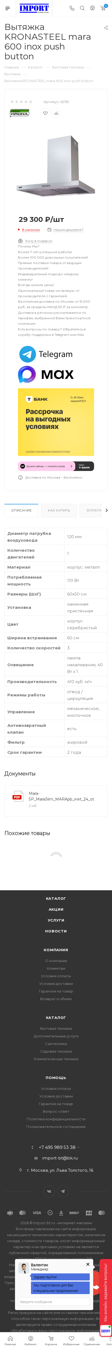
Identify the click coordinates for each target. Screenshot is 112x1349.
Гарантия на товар (56, 991)
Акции (56, 909)
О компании (56, 961)
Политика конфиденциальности (56, 1119)
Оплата (94, 510)
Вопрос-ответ (56, 1111)
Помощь (56, 1077)
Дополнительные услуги (56, 1036)
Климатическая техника (56, 1059)
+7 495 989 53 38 (57, 1147)
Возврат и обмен (56, 999)
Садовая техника (56, 1051)
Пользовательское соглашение (56, 1126)
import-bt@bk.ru (60, 1158)
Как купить (59, 510)
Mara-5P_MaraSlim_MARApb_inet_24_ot (61, 796)
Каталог (56, 898)
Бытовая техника (56, 1028)
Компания (56, 950)
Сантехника (56, 1043)
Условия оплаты (56, 976)
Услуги (56, 920)
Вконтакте (49, 1191)
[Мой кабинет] (92, 8)
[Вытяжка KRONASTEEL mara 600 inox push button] (56, 165)
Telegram (63, 1191)
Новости (56, 931)
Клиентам (56, 968)
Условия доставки (56, 983)
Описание (21, 510)
